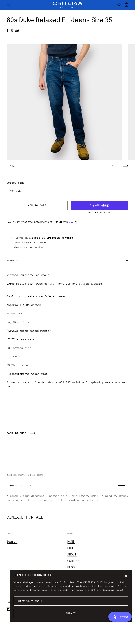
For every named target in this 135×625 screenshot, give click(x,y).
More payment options (99, 212)
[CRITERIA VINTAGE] (67, 5)
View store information (28, 247)
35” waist (16, 191)
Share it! (13, 260)
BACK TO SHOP (16, 433)
